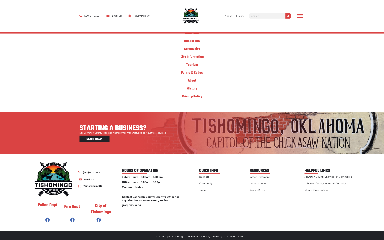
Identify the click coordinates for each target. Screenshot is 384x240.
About (228, 16)
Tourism (192, 64)
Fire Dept (72, 206)
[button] (299, 16)
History (240, 16)
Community (192, 48)
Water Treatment (260, 177)
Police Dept (47, 205)
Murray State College (316, 190)
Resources (192, 41)
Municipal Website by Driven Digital (206, 236)
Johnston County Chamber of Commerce (328, 176)
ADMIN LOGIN (235, 236)
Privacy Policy (192, 96)
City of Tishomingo (101, 209)
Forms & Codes (192, 72)
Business (204, 176)
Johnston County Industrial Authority (325, 183)
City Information (192, 56)
